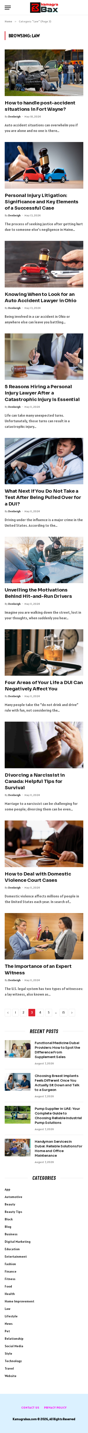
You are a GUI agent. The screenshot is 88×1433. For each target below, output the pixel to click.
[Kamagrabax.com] (44, 7)
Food (8, 1286)
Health (10, 1294)
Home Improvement (19, 1301)
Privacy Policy (55, 1407)
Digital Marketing (18, 1241)
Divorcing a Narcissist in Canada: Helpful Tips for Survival (35, 781)
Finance (10, 1271)
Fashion (10, 1264)
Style (8, 1353)
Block (9, 1219)
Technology (13, 1361)
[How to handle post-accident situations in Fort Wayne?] (44, 72)
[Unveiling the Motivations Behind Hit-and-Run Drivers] (44, 560)
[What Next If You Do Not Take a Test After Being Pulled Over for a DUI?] (44, 461)
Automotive (13, 1197)
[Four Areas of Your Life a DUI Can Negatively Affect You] (44, 652)
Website (10, 1376)
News (8, 1324)
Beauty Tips (13, 1212)
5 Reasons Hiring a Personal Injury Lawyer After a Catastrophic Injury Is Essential (42, 393)
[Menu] (8, 7)
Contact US (30, 1407)
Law (7, 1309)
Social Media (14, 1346)
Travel (9, 1368)
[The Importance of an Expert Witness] (44, 936)
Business (11, 1234)
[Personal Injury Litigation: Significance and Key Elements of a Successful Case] (44, 165)
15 (63, 1012)
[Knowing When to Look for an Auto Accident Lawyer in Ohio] (44, 264)
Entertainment (16, 1256)
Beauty (10, 1204)
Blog (8, 1227)
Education (12, 1249)
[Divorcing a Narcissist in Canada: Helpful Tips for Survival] (44, 745)
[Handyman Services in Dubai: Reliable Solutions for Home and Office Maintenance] (18, 1147)
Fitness (10, 1279)
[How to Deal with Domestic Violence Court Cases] (44, 843)
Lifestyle (11, 1316)
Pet (7, 1331)
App (7, 1189)
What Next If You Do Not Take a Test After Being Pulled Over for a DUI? (43, 497)
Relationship (14, 1338)
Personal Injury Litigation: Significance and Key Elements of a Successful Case (41, 202)
